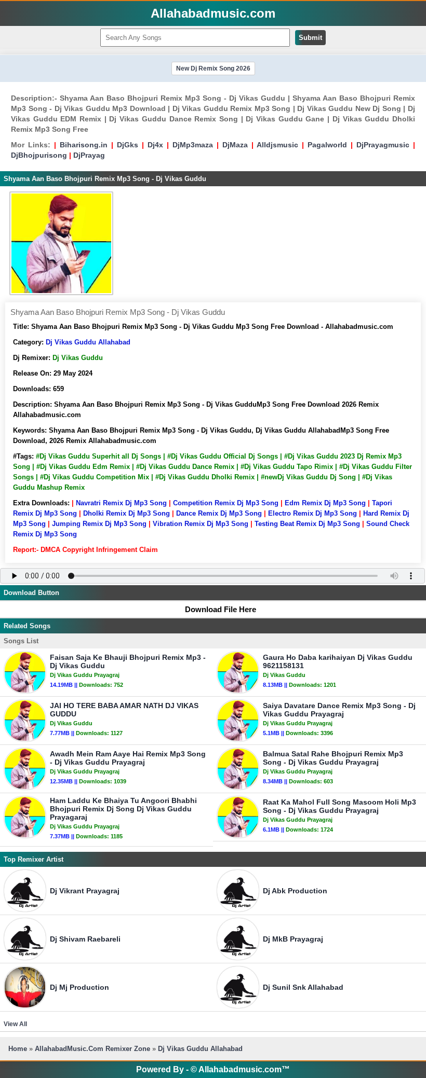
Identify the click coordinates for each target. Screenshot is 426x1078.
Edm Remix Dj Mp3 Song (325, 503)
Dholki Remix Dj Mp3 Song (126, 513)
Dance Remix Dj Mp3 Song (219, 513)
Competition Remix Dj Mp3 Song (225, 503)
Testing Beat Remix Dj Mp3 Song (307, 524)
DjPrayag (89, 155)
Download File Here (220, 609)
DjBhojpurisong (39, 155)
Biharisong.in (84, 145)
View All (15, 1024)
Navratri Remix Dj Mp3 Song (121, 503)
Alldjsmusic (277, 145)
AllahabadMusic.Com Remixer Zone (93, 1049)
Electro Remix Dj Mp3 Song (312, 513)
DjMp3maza (192, 145)
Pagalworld (327, 145)
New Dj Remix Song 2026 (213, 68)
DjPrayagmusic (382, 145)
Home (17, 1049)
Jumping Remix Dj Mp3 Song (99, 524)
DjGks (127, 145)
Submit (310, 38)
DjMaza (235, 145)
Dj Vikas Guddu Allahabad (88, 342)
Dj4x (155, 145)
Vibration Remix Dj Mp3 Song (200, 524)
